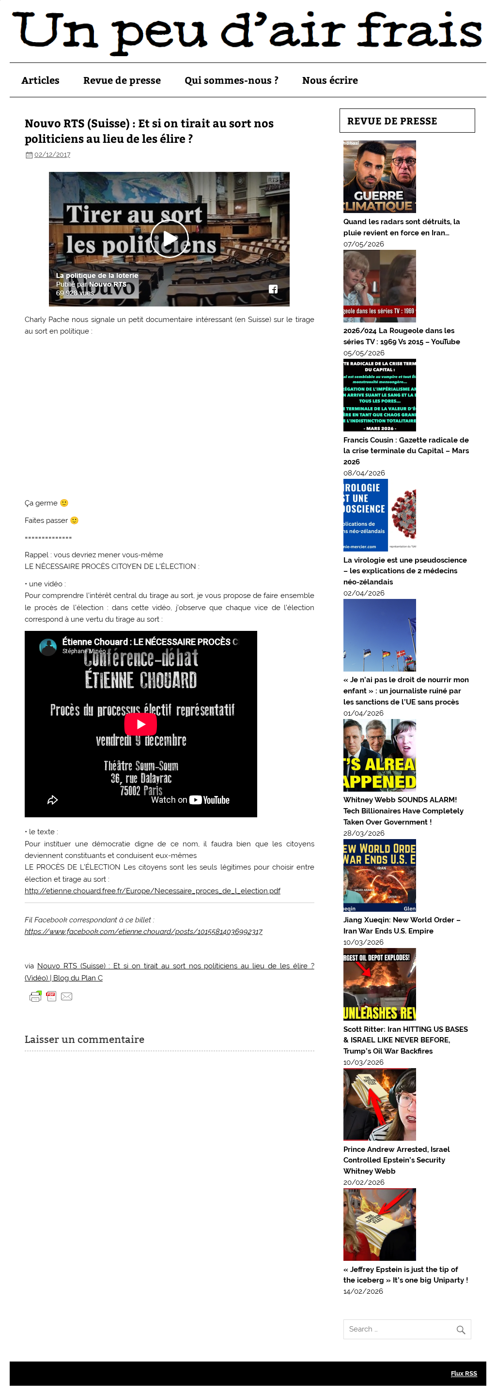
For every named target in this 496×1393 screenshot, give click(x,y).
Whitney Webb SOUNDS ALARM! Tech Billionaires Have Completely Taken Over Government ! (403, 811)
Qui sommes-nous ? (232, 79)
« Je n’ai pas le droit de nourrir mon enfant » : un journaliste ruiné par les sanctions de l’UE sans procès (406, 690)
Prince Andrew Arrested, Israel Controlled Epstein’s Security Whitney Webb (396, 1160)
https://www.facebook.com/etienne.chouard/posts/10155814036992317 (144, 931)
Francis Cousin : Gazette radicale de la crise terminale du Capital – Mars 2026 (406, 451)
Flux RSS (464, 1373)
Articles (40, 79)
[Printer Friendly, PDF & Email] (51, 996)
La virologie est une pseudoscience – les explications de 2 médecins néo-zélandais (405, 571)
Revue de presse (122, 79)
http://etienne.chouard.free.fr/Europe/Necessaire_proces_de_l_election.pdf (152, 891)
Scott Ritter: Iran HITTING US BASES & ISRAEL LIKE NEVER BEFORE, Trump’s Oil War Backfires (405, 1040)
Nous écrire (330, 79)
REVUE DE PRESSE (392, 120)
